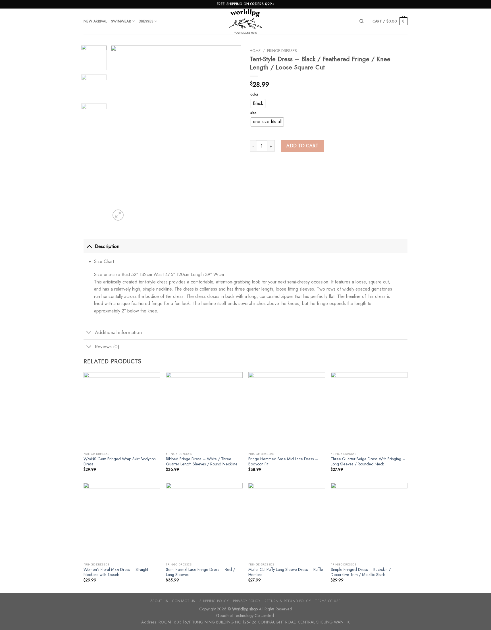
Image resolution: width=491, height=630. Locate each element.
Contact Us (183, 601)
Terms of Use (328, 601)
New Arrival (95, 21)
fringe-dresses (282, 50)
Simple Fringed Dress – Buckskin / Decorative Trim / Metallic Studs (361, 572)
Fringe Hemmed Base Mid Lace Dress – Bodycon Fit (283, 461)
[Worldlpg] (245, 21)
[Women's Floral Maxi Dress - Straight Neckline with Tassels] (122, 521)
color (254, 94)
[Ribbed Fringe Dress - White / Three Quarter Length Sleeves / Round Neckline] (204, 410)
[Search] (361, 21)
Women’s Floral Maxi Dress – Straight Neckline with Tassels (116, 572)
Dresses (146, 21)
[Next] (231, 133)
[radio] (258, 103)
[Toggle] (89, 246)
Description (107, 246)
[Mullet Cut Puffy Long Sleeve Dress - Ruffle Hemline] (286, 521)
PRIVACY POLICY (247, 601)
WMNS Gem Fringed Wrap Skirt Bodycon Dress (120, 461)
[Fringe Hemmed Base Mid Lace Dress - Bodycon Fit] (286, 410)
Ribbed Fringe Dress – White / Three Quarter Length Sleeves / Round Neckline (202, 461)
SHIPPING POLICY (214, 601)
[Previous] (120, 133)
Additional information (118, 332)
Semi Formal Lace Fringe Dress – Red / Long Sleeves (200, 572)
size (253, 113)
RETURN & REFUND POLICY (288, 601)
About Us (159, 601)
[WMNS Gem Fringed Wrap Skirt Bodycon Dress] (122, 410)
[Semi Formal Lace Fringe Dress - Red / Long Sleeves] (204, 521)
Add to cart (302, 145)
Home (255, 50)
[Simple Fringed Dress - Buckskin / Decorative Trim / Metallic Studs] (369, 521)
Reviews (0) (107, 346)
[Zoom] (118, 215)
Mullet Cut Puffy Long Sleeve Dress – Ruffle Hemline (285, 572)
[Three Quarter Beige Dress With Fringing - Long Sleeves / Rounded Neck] (369, 410)
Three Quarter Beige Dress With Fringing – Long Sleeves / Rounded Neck (368, 461)
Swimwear (121, 21)
